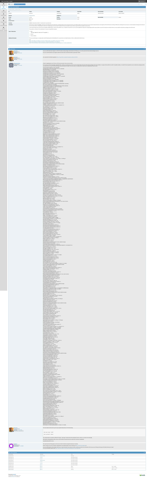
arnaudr (16, 50)
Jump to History (18, 9)
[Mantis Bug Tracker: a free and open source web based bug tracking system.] (142, 474)
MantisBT (14, 474)
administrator (13, 476)
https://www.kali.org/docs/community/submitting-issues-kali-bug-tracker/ (68, 448)
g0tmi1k (16, 443)
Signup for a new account (21, 4)
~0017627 (20, 52)
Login (15, 4)
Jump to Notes (11, 9)
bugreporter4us (32, 15)
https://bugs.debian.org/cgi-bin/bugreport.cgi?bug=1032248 (67, 57)
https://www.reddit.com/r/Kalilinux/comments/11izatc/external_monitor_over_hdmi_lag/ (44, 41)
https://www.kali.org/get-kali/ (81, 445)
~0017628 (20, 59)
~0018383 (21, 445)
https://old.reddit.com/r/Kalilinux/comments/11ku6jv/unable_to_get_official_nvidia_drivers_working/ (46, 40)
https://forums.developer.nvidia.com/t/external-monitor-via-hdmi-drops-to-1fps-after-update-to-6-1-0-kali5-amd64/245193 (50, 42)
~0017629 (20, 65)
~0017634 (20, 429)
